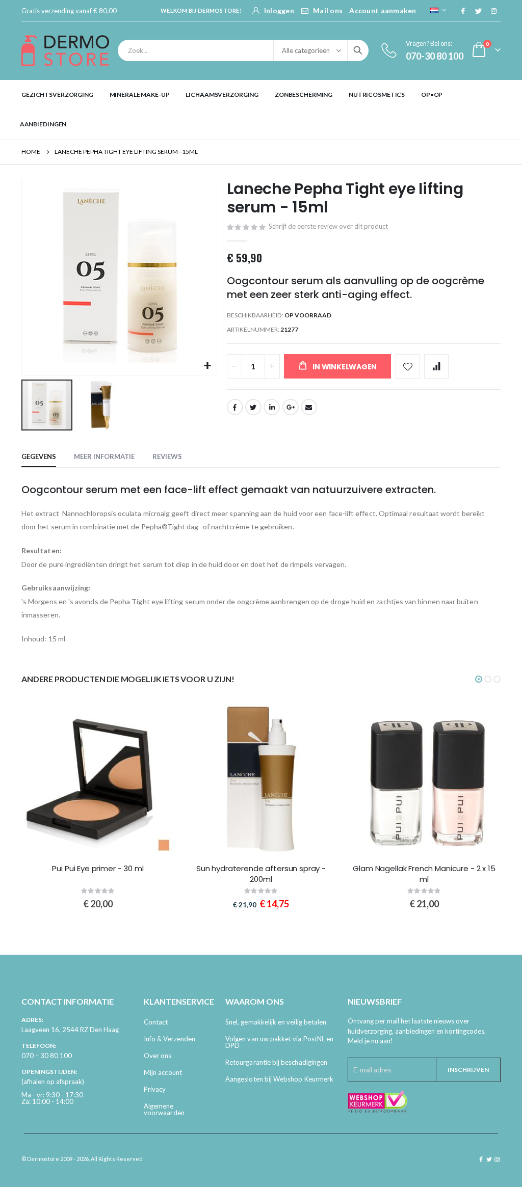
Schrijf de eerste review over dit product (328, 226)
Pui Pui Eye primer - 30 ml (97, 869)
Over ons (158, 1055)
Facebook (235, 407)
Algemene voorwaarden (164, 1109)
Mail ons (328, 10)
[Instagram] (493, 10)
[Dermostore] (65, 50)
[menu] (261, 109)
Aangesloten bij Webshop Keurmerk (279, 1079)
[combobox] (243, 50)
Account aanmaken (382, 10)
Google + (290, 407)
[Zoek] (358, 50)
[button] (208, 366)
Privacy (155, 1089)
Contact (156, 1022)
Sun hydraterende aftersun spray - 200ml (261, 874)
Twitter (253, 407)
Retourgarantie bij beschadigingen (276, 1062)
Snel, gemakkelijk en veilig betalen (275, 1022)
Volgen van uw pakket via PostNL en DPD (279, 1042)
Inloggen (279, 10)
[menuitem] (57, 95)
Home (30, 151)
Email (309, 407)
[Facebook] (462, 10)
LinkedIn (272, 407)
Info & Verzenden (169, 1039)
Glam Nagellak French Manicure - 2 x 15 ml (424, 874)
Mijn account (163, 1072)
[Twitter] (478, 10)
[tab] (38, 457)
